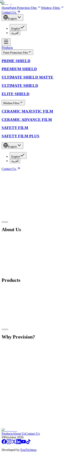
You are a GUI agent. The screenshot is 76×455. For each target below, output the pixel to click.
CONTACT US (12, 426)
